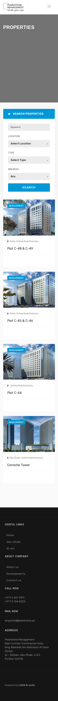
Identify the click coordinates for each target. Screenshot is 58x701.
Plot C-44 (14, 393)
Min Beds (13, 169)
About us (12, 567)
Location (14, 136)
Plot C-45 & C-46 (20, 321)
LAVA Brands (27, 685)
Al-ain (10, 548)
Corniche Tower (18, 465)
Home (10, 535)
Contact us (13, 580)
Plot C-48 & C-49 (20, 248)
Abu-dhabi (13, 541)
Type (11, 152)
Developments (15, 573)
